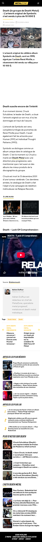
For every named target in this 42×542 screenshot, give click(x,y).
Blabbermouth (14, 282)
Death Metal (18, 157)
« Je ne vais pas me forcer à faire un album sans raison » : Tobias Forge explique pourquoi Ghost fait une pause (23, 411)
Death (18, 56)
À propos (8, 536)
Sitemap (14, 539)
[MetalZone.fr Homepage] (21, 3)
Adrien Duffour (10, 22)
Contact (21, 539)
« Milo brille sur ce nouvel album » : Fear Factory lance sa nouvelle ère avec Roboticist (23, 429)
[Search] (10, 3)
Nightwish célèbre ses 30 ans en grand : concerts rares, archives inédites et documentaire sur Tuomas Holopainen (23, 420)
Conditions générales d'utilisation (24, 536)
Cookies (28, 539)
